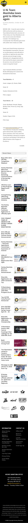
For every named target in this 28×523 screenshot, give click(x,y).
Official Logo (5, 439)
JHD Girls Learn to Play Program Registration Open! (6, 187)
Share (22, 146)
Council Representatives (21, 438)
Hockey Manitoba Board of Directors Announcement (6, 269)
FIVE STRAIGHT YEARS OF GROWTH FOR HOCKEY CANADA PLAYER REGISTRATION (6, 222)
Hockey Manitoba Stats (7, 450)
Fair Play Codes (6, 453)
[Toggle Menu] (25, 2)
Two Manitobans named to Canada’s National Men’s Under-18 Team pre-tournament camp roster (6, 355)
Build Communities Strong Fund (5, 342)
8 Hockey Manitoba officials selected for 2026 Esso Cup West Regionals (6, 379)
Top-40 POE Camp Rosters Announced (5, 299)
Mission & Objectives (5, 435)
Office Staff (19, 431)
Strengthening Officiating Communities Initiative (6, 197)
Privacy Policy (6, 456)
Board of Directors (18, 434)
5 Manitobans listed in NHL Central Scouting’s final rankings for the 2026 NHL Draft (6, 331)
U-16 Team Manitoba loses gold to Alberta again (12, 14)
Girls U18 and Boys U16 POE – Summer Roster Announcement (6, 234)
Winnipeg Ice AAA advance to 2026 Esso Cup (7, 366)
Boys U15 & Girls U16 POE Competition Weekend (6, 160)
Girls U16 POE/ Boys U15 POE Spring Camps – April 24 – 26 (6, 309)
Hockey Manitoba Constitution (7, 442)
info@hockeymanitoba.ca (14, 483)
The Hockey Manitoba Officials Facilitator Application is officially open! (6, 209)
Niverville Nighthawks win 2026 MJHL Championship (6, 319)
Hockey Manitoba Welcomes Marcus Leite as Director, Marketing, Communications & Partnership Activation (6, 174)
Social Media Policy (5, 459)
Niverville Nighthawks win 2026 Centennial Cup (6, 279)
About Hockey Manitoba (6, 431)
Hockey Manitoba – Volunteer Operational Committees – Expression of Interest (6, 246)
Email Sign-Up (20, 445)
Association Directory (19, 442)
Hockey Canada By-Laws (6, 446)
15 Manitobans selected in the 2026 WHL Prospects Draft (6, 289)
